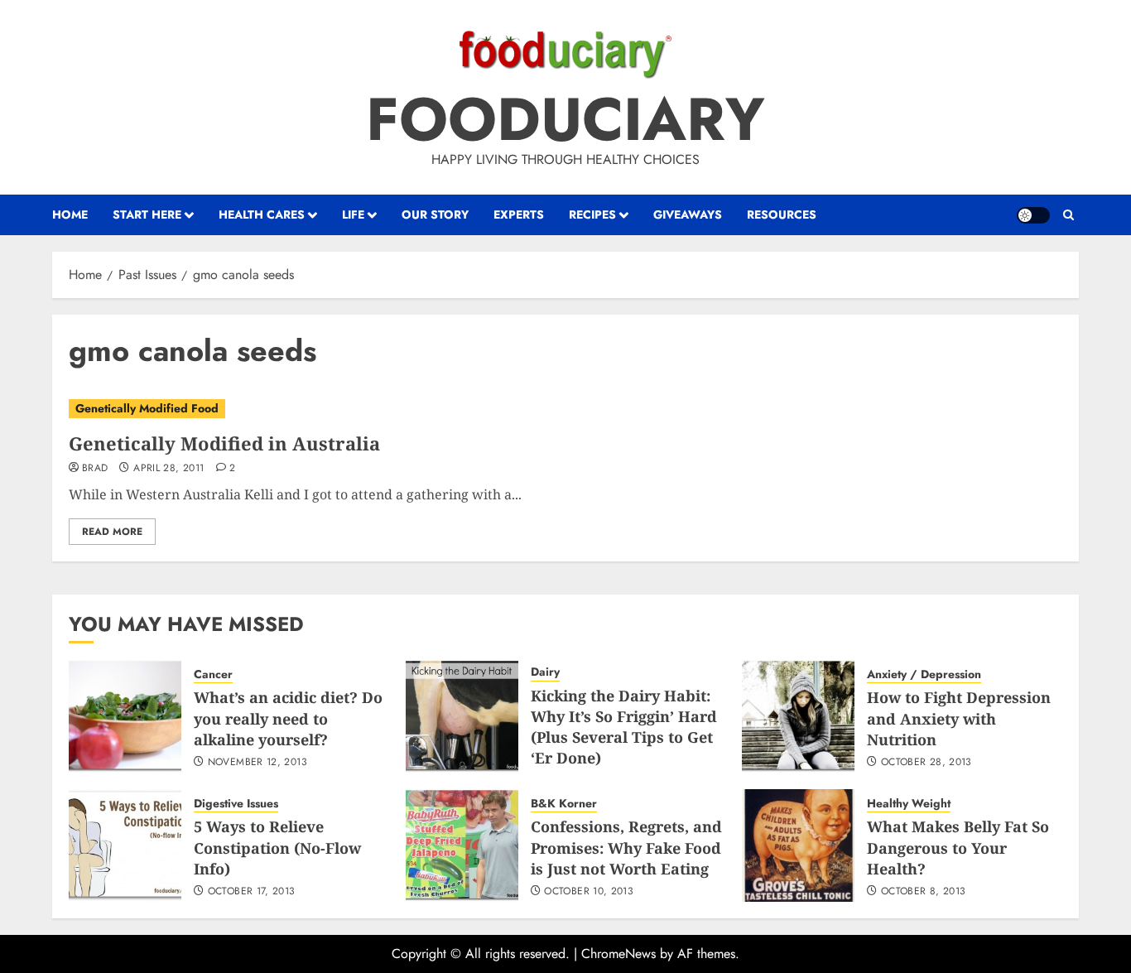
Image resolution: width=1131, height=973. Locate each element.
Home (70, 214)
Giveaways (687, 214)
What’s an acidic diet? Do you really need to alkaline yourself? (288, 718)
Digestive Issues (236, 804)
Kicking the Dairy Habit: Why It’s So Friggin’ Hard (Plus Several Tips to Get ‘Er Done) (624, 727)
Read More (112, 531)
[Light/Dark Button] (1033, 215)
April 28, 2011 (168, 468)
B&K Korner (564, 804)
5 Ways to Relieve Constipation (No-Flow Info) (277, 847)
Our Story (435, 214)
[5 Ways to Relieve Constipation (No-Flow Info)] (125, 845)
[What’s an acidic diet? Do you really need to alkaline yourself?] (125, 716)
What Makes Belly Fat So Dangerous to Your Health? (958, 847)
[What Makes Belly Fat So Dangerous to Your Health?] (798, 845)
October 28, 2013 (926, 762)
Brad (95, 468)
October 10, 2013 (588, 891)
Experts (518, 214)
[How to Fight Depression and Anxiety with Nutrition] (798, 716)
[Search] (1068, 215)
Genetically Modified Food (147, 408)
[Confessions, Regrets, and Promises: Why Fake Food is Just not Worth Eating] (462, 845)
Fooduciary (565, 119)
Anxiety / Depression (924, 674)
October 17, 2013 (252, 891)
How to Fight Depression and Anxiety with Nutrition (959, 718)
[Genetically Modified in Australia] (565, 409)
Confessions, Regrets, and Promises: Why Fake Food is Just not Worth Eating (626, 847)
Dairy (545, 672)
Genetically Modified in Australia (224, 443)
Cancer (213, 674)
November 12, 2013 (257, 762)
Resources (781, 214)
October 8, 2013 (923, 891)
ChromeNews (618, 953)
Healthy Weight (909, 804)
